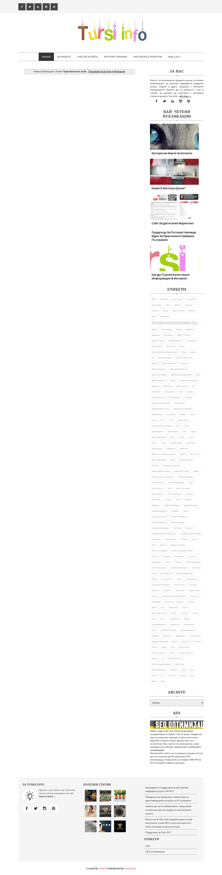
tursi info (172, 675)
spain (184, 670)
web (162, 681)
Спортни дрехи (192, 579)
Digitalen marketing (159, 641)
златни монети (175, 397)
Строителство (179, 585)
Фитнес (174, 613)
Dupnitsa (185, 641)
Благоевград (167, 329)
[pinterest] (54, 6)
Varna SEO (130, 868)
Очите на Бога (157, 488)
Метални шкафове (159, 460)
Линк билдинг (157, 448)
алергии (177, 305)
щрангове (167, 636)
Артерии (188, 305)
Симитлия (196, 568)
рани (154, 545)
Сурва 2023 (180, 590)
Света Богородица (193, 562)
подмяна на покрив (171, 505)
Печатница (156, 500)
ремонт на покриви (159, 551)
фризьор (184, 613)
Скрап (154, 573)
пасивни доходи (174, 494)
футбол (195, 613)
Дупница (155, 386)
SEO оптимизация (159, 670)
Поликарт (175, 511)
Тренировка (156, 602)
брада (178, 329)
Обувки (196, 471)
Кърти (164, 443)
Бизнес (154, 329)
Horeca (163, 647)
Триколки (168, 602)
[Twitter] (36, 808)
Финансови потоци (159, 613)
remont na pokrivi (186, 653)
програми (177, 528)
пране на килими (178, 522)
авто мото (164, 299)
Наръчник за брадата (171, 465)
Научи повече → (47, 796)
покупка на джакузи (159, 511)
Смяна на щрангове (185, 573)
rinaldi (154, 658)
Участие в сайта (87, 56)
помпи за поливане (179, 517)
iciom (173, 647)
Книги (154, 420)
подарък (188, 500)
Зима (181, 392)
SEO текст (173, 670)
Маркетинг (184, 448)
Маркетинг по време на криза (164, 454)
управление (173, 607)
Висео (181, 346)
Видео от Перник (184, 335)
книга (192, 414)
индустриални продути (183, 409)
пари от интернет (183, 488)
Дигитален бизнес (159, 369)
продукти (189, 528)
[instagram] (46, 6)
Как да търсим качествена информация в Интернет (170, 276)
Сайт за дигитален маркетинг (173, 223)
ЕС (193, 386)
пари (170, 488)
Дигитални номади (159, 375)
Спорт (179, 579)
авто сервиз (177, 299)
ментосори (194, 454)
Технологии (194, 596)
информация (157, 414)
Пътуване (184, 539)
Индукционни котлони (160, 409)
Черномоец (174, 624)
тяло (162, 607)
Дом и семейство (158, 380)
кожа (163, 420)
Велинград (168, 335)
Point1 (172, 653)
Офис (191, 482)
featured (196, 641)
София (154, 579)
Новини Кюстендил (181, 471)
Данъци (155, 363)
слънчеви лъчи (167, 573)
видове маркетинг (176, 341)
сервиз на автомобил (179, 568)
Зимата (190, 392)
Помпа (185, 511)
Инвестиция (179, 403)
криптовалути (173, 431)
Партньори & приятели (147, 56)
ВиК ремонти (157, 346)
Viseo (192, 675)
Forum (154, 647)
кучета (154, 443)
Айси (168, 305)
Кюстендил (190, 443)
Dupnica (175, 641)
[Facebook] (27, 808)
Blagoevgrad (180, 636)
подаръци (156, 505)
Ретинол (192, 556)
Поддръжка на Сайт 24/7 (158, 832)
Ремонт (163, 545)
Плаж (178, 500)
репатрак (166, 556)
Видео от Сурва (158, 341)
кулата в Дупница (159, 437)
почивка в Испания (159, 522)
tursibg (182, 675)
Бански (165, 311)
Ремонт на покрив (178, 545)
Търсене (191, 602)
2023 (154, 299)
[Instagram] (44, 808)
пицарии (168, 500)
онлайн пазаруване (176, 482)
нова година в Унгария (161, 471)
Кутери (182, 437)
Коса (178, 426)
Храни (162, 619)
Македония (171, 448)
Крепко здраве (157, 431)
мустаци (155, 465)
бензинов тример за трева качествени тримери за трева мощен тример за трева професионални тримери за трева (175, 323)
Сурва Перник (194, 590)
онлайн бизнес (158, 482)
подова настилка (190, 505)
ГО (153, 358)
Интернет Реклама (115, 56)
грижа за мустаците (184, 358)
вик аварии (192, 341)
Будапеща (156, 335)
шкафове (155, 636)
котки (187, 426)
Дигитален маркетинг (179, 369)
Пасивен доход (158, 494)
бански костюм (179, 311)
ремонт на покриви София (181, 551)
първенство (156, 539)
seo (163, 658)
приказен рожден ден (160, 528)
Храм (154, 619)
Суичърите (167, 590)
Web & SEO (174, 56)
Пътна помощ (170, 539)
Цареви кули (175, 619)
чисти (154, 630)
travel (154, 675)
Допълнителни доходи (189, 380)
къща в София (176, 443)
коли (171, 420)
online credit (184, 647)
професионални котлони (191, 534)
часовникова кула (159, 624)
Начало (46, 56)
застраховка (169, 392)
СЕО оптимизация (159, 568)
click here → (185, 96)
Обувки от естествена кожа (163, 477)
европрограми (182, 386)
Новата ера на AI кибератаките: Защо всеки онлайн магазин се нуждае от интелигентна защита (168, 810)
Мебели (183, 454)
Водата (193, 352)
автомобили (157, 305)
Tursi (162, 675)
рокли (168, 562)
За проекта (64, 56)
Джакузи (184, 363)
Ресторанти (179, 556)
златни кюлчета (158, 397)
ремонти (155, 556)
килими (183, 414)
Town (192, 670)
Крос (185, 431)
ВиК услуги (171, 346)
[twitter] (30, 6)
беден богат (165, 316)
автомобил (191, 299)
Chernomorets (194, 636)
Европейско (167, 386)
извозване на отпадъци (161, 403)
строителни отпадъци (161, 585)
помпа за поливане (159, 517)
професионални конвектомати (164, 534)
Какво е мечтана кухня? (169, 188)
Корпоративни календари (162, 426)
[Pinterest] (53, 808)
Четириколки (189, 624)
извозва (188, 397)
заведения (156, 392)
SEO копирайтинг (175, 658)
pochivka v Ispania (158, 653)
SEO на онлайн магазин (161, 664)
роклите (178, 562)
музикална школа (186, 460)
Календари (170, 414)
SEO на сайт (180, 664)
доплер (173, 380)
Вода (184, 352)
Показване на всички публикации (106, 71)
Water (154, 681)
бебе (154, 316)
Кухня (191, 437)
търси (154, 607)
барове (192, 311)
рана (194, 539)
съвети (154, 596)
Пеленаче (189, 494)
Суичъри (155, 590)
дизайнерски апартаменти (181, 375)
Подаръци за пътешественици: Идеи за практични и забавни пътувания (174, 235)
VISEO (102, 868)
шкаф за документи (188, 630)
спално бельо (166, 579)
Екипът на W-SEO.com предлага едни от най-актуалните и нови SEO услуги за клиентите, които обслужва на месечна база (169, 823)
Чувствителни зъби (168, 630)
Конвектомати (183, 420)
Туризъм (180, 602)
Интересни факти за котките (172, 153)
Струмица (193, 585)
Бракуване (190, 329)
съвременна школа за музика (173, 596)
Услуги (185, 607)
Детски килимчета (169, 363)
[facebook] (22, 6)
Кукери (193, 431)
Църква (187, 619)
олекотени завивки (185, 477)
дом (198, 375)
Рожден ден (156, 562)
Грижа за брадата (165, 358)
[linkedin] (38, 6)
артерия (155, 311)
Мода (173, 460)
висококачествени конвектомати (164, 352)
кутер (172, 437)
